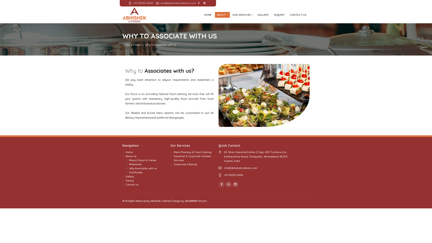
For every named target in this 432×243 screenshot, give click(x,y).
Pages (137, 44)
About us (131, 156)
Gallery (263, 14)
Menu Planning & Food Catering (193, 152)
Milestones (135, 164)
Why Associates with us (143, 168)
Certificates (136, 172)
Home (208, 14)
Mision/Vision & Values (142, 160)
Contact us (298, 14)
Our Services (241, 14)
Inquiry (279, 14)
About (221, 14)
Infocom (196, 200)
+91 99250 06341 (233, 175)
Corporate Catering (185, 164)
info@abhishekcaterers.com (240, 168)
